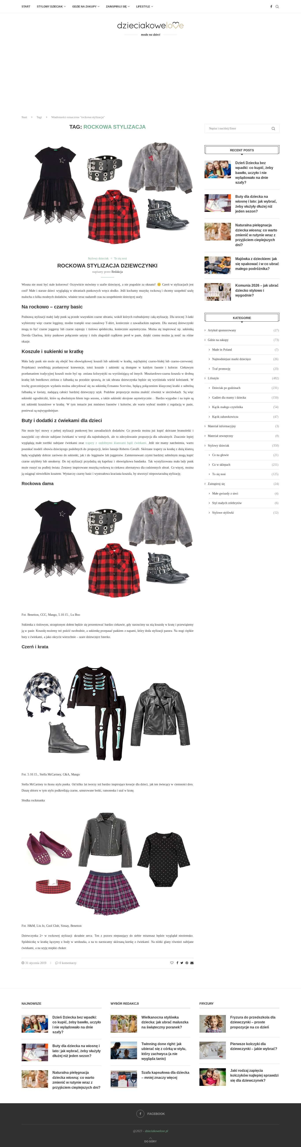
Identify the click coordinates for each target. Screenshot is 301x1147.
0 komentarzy (67, 963)
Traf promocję (245, 368)
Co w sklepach (245, 464)
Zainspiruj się (116, 6)
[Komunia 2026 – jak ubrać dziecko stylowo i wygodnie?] (217, 292)
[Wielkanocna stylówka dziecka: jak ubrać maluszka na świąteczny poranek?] (124, 1024)
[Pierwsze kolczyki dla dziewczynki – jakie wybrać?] (212, 1050)
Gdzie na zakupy (84, 6)
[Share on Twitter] (181, 963)
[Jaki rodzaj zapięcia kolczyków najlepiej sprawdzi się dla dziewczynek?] (212, 1077)
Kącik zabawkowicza (245, 416)
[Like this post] (171, 963)
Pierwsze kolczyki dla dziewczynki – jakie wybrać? (253, 1046)
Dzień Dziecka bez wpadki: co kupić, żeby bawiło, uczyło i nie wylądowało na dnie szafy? (254, 173)
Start (26, 6)
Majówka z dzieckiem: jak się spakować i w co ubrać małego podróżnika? (257, 264)
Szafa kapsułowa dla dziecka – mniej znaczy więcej (165, 1075)
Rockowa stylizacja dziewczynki (107, 266)
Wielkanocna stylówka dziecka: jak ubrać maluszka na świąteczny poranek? (164, 1022)
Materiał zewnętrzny (243, 436)
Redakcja (117, 271)
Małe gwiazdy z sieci (245, 493)
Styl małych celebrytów (245, 503)
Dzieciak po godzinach (245, 388)
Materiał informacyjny (243, 426)
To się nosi (120, 258)
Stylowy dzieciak (50, 6)
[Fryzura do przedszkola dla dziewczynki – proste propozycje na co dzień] (212, 1024)
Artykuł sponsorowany (243, 330)
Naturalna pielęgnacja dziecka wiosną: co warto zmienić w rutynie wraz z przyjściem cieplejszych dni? (256, 235)
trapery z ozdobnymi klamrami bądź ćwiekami (116, 443)
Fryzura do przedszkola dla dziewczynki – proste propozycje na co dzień (252, 1022)
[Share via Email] (191, 963)
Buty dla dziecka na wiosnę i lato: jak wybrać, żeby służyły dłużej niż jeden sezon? (256, 204)
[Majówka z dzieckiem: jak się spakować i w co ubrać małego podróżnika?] (217, 265)
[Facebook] (271, 6)
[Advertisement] (150, 79)
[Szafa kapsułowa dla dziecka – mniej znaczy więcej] (124, 1079)
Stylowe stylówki (245, 512)
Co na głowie (245, 455)
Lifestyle (143, 6)
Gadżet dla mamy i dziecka (245, 397)
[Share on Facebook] (177, 963)
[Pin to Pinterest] (187, 963)
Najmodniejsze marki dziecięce (245, 359)
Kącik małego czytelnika (245, 407)
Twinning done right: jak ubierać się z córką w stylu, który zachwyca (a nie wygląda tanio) (163, 1051)
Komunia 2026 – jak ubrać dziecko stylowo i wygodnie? (257, 290)
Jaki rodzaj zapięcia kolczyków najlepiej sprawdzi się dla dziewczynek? (254, 1075)
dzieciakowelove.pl (156, 1131)
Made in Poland (245, 349)
